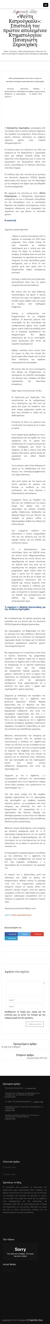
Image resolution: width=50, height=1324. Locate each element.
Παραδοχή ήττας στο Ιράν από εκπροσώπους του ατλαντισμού (24, 1107)
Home (6, 51)
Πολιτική (13, 51)
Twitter (25, 934)
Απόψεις (36, 89)
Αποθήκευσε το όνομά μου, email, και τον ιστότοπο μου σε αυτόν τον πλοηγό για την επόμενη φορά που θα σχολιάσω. (25, 1014)
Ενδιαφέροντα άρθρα (25, 91)
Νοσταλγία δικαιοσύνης (14, 1088)
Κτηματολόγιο (39, 91)
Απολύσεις (24, 89)
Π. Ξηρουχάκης (20, 94)
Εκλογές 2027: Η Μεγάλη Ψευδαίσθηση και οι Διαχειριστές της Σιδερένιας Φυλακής (22, 1094)
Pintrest (38, 934)
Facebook (12, 934)
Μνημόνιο (8, 94)
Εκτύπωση (12, 938)
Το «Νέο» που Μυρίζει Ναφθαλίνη (18, 1101)
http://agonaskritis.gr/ (21, 915)
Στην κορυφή (32, 1319)
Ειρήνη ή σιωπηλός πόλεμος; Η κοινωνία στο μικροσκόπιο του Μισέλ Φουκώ (22, 1116)
